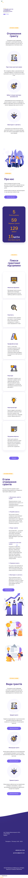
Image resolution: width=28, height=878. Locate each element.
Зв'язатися (7, 14)
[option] (14, 877)
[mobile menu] (26, 2)
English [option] (1, 877)
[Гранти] (2, 2)
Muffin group (16, 867)
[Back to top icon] (14, 864)
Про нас (4, 14)
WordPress (19, 869)
